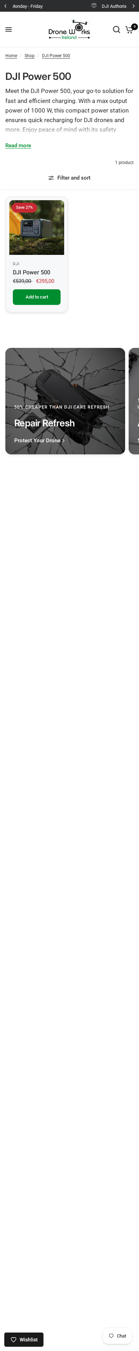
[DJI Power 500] (36, 227)
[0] (128, 29)
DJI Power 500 (56, 55)
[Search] (116, 29)
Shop (30, 55)
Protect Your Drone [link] (37, 440)
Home (11, 55)
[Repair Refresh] (65, 401)
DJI (16, 264)
